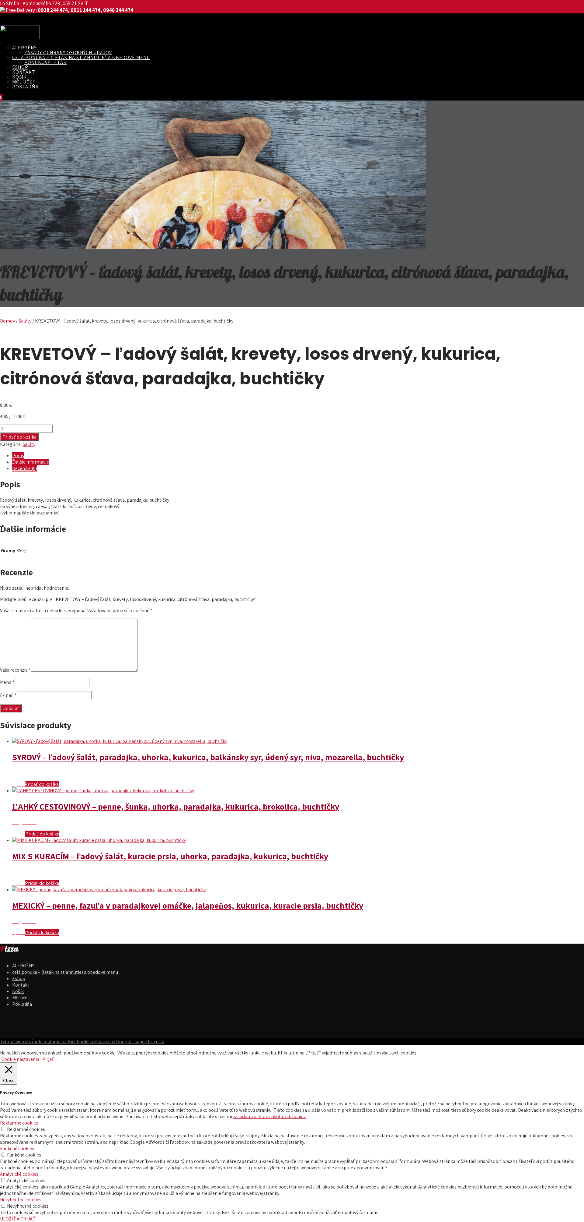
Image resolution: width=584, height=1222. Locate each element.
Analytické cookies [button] (19, 1174)
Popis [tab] (18, 455)
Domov (7, 321)
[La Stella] (20, 37)
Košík (19, 77)
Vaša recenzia (15, 670)
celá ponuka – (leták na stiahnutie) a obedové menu (81, 57)
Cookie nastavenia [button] (20, 1059)
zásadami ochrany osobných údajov (269, 1116)
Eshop (20, 67)
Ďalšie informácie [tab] (30, 462)
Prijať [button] (48, 1059)
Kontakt (23, 72)
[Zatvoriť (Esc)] (577, 6)
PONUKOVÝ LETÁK (45, 62)
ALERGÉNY (24, 47)
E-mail (8, 695)
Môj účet (24, 82)
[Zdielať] (564, 6)
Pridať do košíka (19, 437)
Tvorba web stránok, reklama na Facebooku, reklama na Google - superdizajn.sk (82, 1041)
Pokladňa (25, 86)
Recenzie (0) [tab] (24, 468)
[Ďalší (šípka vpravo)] (573, 611)
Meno (7, 682)
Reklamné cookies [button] (19, 1123)
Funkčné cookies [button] (17, 1148)
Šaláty (25, 321)
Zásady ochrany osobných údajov (68, 52)
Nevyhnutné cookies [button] (20, 1199)
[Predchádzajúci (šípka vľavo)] (10, 611)
